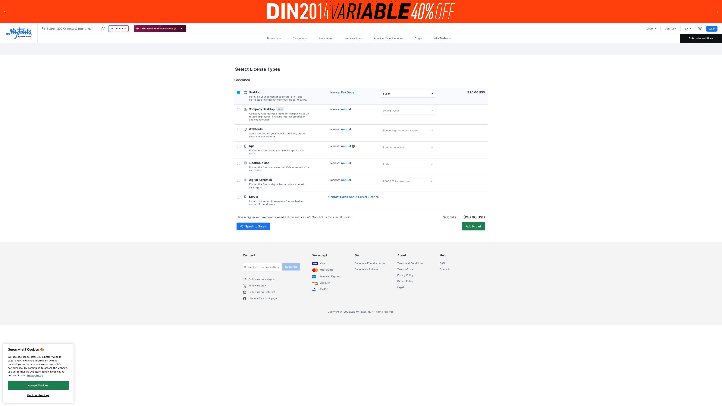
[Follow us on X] (246, 286)
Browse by (273, 38)
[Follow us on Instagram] (246, 279)
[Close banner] (181, 28)
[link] (43, 28)
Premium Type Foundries (388, 38)
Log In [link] (711, 28)
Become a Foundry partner (370, 263)
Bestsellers (325, 38)
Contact (444, 269)
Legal (400, 287)
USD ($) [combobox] (669, 28)
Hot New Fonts (353, 38)
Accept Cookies (38, 385)
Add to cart (473, 226)
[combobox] (84, 28)
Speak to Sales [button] (255, 226)
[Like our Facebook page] (246, 298)
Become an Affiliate (366, 269)
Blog (417, 38)
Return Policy (405, 281)
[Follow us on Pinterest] (246, 292)
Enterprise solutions (701, 38)
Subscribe (291, 267)
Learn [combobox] (650, 28)
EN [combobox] (687, 28)
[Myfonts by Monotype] (18, 33)
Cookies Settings (38, 395)
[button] (4, 11)
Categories (299, 38)
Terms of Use (405, 269)
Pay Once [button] (347, 92)
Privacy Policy (405, 275)
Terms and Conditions (410, 263)
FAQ (442, 263)
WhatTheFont (441, 38)
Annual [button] (346, 109)
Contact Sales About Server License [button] (353, 197)
